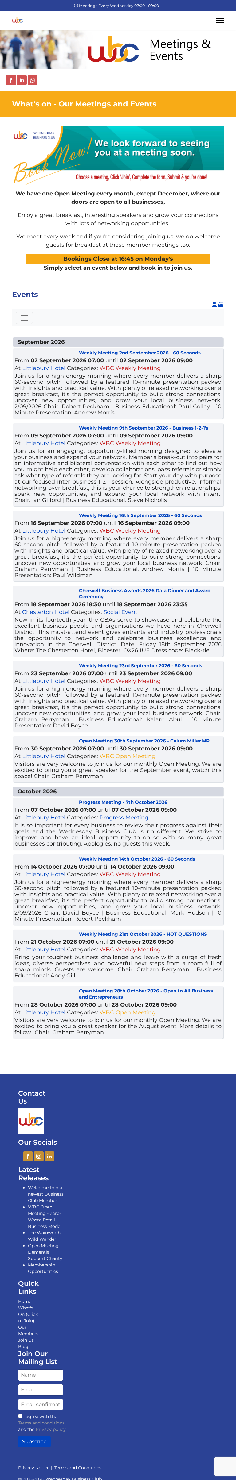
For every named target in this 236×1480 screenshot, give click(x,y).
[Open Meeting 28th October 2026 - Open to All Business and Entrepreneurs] (46, 992)
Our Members (28, 1330)
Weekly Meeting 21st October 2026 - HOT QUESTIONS (143, 934)
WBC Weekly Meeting (130, 368)
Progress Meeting (124, 817)
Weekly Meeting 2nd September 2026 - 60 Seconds (140, 353)
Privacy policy (51, 1429)
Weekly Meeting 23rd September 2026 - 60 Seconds (140, 666)
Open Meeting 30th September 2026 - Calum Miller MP (144, 741)
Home (24, 1301)
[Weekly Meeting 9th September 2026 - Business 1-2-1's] (46, 429)
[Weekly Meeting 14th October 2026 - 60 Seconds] (46, 860)
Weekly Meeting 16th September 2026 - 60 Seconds (140, 515)
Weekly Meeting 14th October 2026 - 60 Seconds (137, 859)
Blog (23, 1346)
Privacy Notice (33, 1467)
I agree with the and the (42, 1423)
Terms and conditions (41, 1423)
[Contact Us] (31, 1121)
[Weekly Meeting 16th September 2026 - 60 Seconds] (46, 517)
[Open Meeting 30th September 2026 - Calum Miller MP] (46, 742)
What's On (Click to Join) (28, 1314)
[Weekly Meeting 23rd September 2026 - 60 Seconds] (46, 667)
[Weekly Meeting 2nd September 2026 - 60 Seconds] (46, 354)
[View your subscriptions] (215, 304)
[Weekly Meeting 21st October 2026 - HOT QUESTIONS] (46, 935)
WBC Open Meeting (127, 756)
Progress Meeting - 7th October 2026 (123, 802)
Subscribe (34, 1441)
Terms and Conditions (76, 1467)
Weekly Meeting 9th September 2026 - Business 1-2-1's (143, 428)
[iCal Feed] (220, 304)
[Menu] (220, 20)
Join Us (26, 1340)
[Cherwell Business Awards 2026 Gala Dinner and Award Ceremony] (46, 592)
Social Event (120, 612)
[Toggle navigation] (24, 318)
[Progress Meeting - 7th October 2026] (46, 803)
